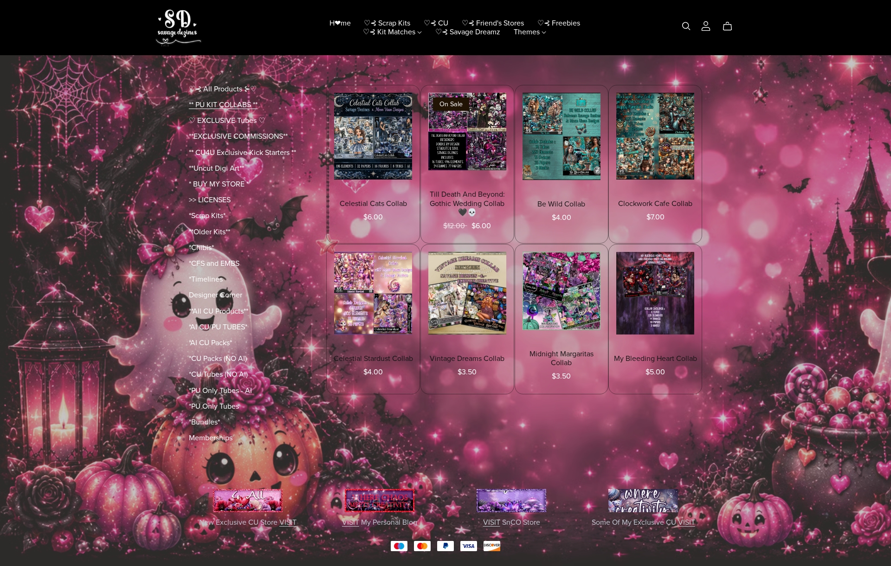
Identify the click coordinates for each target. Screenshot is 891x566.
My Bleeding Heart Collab (655, 358)
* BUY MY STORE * (219, 184)
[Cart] (731, 26)
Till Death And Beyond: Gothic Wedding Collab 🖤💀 (467, 203)
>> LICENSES (210, 200)
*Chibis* (201, 247)
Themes (528, 32)
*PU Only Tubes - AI (220, 390)
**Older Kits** (209, 232)
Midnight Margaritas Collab (561, 358)
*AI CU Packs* (210, 342)
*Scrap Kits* (207, 215)
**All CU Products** (218, 311)
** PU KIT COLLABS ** (223, 104)
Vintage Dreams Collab (467, 358)
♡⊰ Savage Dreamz (467, 32)
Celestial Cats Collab (373, 203)
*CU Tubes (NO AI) (218, 374)
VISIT (288, 522)
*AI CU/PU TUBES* (218, 327)
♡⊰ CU (436, 22)
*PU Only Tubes (214, 406)
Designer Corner (215, 295)
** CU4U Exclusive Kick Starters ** (242, 152)
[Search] (686, 26)
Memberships (210, 438)
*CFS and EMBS (214, 263)
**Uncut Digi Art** (216, 168)
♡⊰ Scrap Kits (387, 22)
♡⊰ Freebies (558, 22)
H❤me (340, 22)
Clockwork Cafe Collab (655, 203)
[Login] (705, 25)
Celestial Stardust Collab (373, 358)
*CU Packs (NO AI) (218, 358)
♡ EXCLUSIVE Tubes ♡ (227, 120)
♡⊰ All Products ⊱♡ (223, 89)
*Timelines (206, 279)
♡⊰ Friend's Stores (493, 22)
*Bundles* (204, 422)
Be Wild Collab (561, 204)
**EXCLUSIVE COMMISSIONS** (238, 136)
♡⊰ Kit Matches (390, 32)
